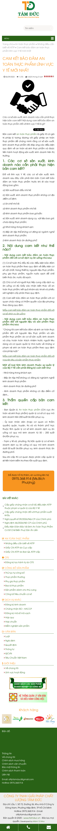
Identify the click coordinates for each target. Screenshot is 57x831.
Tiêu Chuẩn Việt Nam (16, 657)
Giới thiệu (9, 663)
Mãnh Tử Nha (38, 821)
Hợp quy (9, 617)
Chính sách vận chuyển (14, 763)
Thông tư (9, 649)
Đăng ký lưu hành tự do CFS (19, 562)
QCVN (8, 653)
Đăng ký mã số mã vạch (17, 613)
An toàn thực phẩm (29, 409)
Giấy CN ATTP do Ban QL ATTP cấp (22, 551)
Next (51, 719)
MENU (5, 38)
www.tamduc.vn (31, 817)
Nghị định (10, 640)
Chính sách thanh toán (13, 770)
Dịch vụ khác (12, 599)
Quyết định (11, 644)
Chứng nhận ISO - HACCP (18, 608)
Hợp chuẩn (11, 621)
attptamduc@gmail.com (21, 779)
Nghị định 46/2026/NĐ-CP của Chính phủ (26, 522)
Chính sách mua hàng (13, 760)
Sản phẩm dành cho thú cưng (20, 589)
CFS (6, 557)
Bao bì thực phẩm (14, 585)
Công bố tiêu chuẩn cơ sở (18, 594)
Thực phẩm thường (15, 576)
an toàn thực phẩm (26, 133)
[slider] (49, 76)
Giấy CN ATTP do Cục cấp (18, 547)
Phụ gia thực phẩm (15, 581)
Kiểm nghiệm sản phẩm (17, 625)
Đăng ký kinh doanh (15, 604)
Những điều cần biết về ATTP (19, 543)
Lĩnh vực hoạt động (15, 672)
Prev (5, 719)
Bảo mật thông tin (11, 767)
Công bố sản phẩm (16, 567)
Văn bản (10, 631)
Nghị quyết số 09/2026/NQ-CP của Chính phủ (28, 519)
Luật (7, 636)
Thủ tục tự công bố (15, 572)
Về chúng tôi (11, 668)
